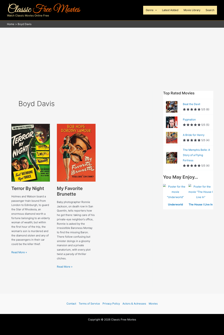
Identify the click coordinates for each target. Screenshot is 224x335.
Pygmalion (189, 119)
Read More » (19, 252)
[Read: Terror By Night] (30, 152)
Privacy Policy (111, 303)
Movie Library (192, 10)
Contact (71, 303)
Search (210, 10)
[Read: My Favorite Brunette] (76, 152)
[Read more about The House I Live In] (200, 192)
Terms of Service (89, 303)
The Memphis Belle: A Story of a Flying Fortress (196, 155)
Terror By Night (27, 188)
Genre (149, 10)
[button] (155, 10)
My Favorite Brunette (70, 191)
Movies (153, 303)
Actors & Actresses (134, 303)
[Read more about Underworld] (175, 192)
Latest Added (170, 10)
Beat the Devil (191, 104)
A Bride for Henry (193, 135)
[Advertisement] (112, 54)
